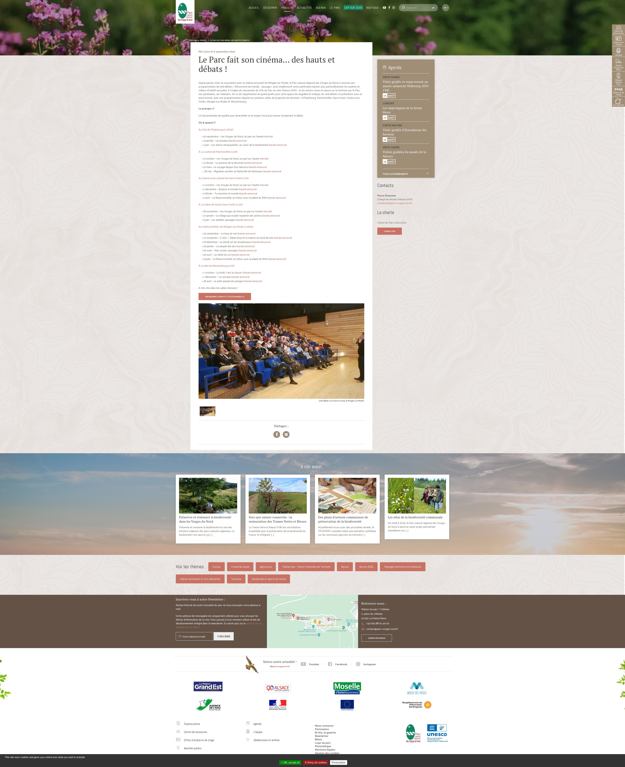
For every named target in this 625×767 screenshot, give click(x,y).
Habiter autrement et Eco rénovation (200, 579)
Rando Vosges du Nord (619, 67)
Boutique (372, 7)
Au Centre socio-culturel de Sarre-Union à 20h (224, 178)
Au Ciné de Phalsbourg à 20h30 (216, 129)
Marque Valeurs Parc (618, 82)
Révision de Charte (618, 91)
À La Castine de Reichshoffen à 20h (218, 151)
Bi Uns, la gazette (325, 732)
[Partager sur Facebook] (276, 434)
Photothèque (323, 746)
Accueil (254, 7)
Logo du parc (323, 742)
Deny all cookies (317, 762)
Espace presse (192, 724)
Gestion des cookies (327, 753)
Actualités (304, 7)
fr (445, 7)
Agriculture (266, 567)
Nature (345, 567)
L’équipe (618, 55)
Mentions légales (325, 749)
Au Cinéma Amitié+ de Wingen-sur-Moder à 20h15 (226, 226)
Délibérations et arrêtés (267, 740)
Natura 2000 (366, 567)
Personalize (339, 762)
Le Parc (335, 7)
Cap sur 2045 (353, 7)
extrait (268, 136)
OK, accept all (291, 762)
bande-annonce (237, 140)
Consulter (389, 231)
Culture (217, 567)
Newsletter (321, 736)
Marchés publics (192, 748)
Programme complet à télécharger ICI (224, 296)
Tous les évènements (395, 174)
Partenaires (322, 729)
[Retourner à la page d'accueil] (412, 744)
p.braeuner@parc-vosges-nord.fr (394, 203)
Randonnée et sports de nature (269, 579)
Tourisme (236, 579)
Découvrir (270, 7)
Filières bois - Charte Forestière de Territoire (306, 567)
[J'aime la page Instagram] (365, 664)
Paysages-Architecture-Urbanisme (402, 567)
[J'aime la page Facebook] (337, 664)
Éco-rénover (618, 105)
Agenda (321, 7)
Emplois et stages (618, 43)
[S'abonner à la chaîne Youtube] (310, 664)
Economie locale (240, 567)
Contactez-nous (376, 638)
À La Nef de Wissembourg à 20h (217, 265)
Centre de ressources (618, 32)
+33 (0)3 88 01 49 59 (377, 623)
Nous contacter (324, 725)
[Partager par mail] (286, 434)
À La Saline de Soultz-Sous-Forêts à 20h (221, 204)
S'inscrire (223, 636)
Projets (287, 7)
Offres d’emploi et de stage (199, 740)
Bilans (318, 739)
